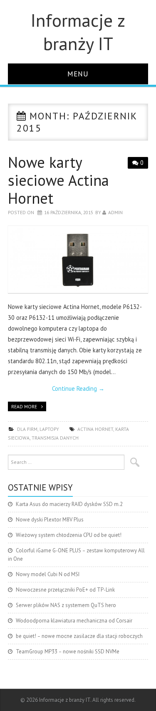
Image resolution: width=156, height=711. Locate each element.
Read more (24, 406)
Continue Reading (78, 388)
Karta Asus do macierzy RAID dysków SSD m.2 (69, 504)
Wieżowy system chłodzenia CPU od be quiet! (68, 535)
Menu (78, 73)
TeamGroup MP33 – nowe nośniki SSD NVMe (67, 651)
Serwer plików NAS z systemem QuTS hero (66, 605)
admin (115, 212)
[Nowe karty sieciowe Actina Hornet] (78, 259)
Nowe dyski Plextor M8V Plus (50, 519)
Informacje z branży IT (78, 31)
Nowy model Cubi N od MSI (47, 574)
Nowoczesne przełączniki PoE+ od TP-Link (65, 589)
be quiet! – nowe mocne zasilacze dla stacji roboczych (79, 636)
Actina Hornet (95, 429)
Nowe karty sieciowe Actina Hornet (58, 180)
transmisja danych (55, 438)
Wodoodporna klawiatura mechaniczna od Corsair (74, 620)
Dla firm (27, 429)
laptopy (49, 429)
